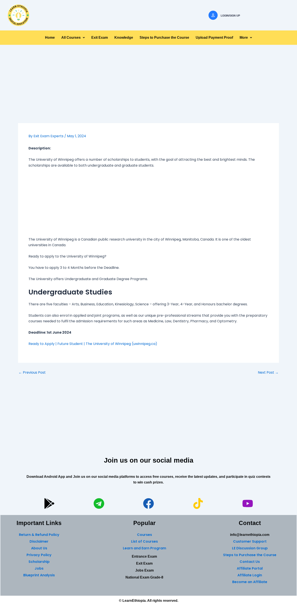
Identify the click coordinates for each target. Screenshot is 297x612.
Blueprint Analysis (39, 575)
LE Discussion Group (250, 548)
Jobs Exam (144, 570)
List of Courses (144, 541)
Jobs (39, 568)
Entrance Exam (144, 556)
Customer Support (250, 541)
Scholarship (39, 561)
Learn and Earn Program (144, 548)
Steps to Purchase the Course (164, 37)
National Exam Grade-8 (144, 577)
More (244, 37)
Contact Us (250, 561)
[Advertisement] (148, 90)
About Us (39, 548)
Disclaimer (39, 541)
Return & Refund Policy (39, 534)
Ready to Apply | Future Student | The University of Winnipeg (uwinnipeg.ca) (92, 343)
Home (50, 37)
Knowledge (123, 37)
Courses (144, 534)
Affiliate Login (249, 575)
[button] (73, 38)
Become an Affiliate (249, 581)
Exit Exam (99, 37)
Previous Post (32, 372)
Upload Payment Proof (214, 37)
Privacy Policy (39, 554)
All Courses (71, 37)
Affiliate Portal (250, 568)
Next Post (268, 372)
